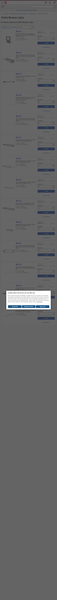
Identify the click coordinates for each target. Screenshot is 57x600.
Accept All (15, 306)
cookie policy (39, 301)
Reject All (42, 306)
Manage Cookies (28, 306)
